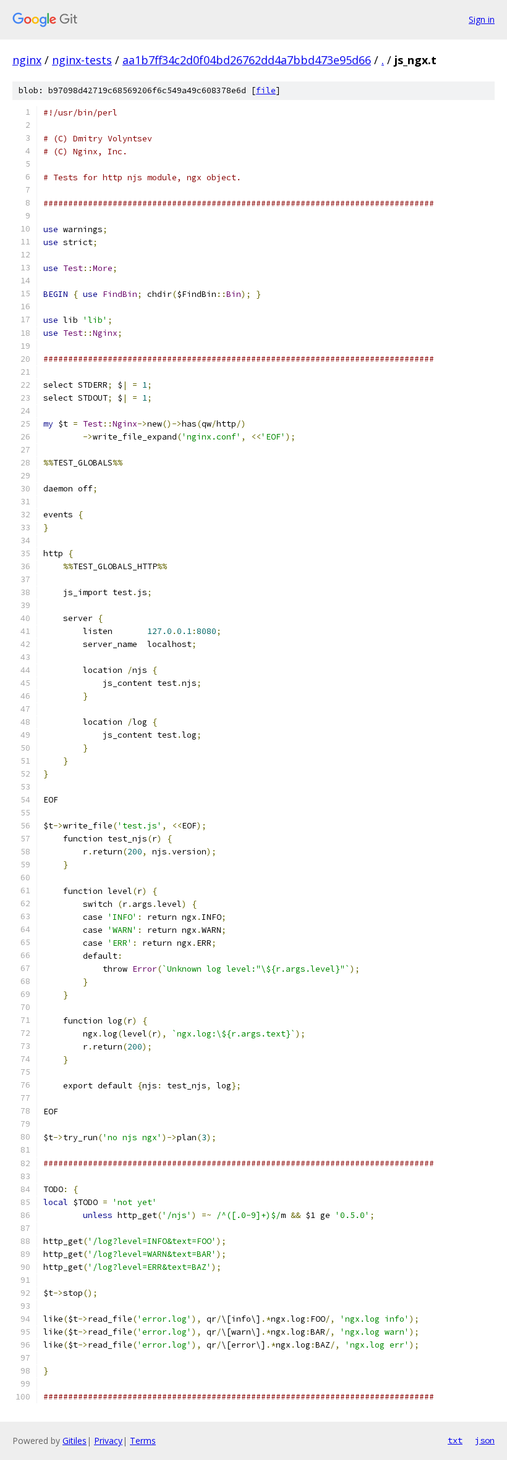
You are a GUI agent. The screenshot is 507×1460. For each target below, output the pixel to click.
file (266, 90)
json (485, 1440)
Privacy (108, 1440)
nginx (26, 59)
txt (455, 1440)
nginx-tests (82, 59)
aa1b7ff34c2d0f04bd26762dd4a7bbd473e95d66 (246, 59)
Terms (143, 1440)
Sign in (482, 19)
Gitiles (74, 1440)
